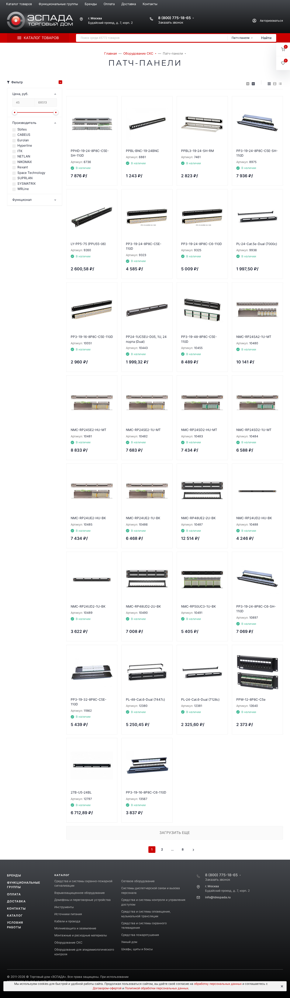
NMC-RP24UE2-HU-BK (88, 518)
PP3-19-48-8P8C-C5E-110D (199, 339)
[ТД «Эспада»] (40, 21)
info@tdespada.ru (218, 897)
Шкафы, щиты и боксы (137, 949)
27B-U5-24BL (81, 792)
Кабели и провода (67, 921)
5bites (22, 129)
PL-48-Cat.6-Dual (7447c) (145, 699)
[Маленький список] (248, 84)
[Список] (274, 84)
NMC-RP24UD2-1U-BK (88, 606)
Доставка (16, 901)
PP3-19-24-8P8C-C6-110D (201, 244)
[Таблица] (280, 84)
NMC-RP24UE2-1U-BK (143, 518)
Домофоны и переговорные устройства (82, 900)
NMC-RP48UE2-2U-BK (198, 518)
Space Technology (31, 173)
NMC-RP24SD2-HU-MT (199, 430)
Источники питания (68, 914)
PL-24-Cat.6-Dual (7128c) (200, 699)
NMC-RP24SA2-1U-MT (253, 337)
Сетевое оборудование (138, 881)
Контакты (16, 908)
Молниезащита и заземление (75, 928)
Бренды (14, 875)
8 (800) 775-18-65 (174, 18)
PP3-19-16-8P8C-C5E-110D (92, 337)
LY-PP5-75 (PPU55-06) (88, 244)
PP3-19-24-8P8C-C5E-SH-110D (257, 153)
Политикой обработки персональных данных (156, 988)
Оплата (14, 894)
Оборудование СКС (68, 942)
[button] (283, 49)
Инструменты (64, 907)
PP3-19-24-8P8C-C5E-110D (143, 246)
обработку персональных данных (218, 983)
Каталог (15, 915)
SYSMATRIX (26, 183)
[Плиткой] (269, 84)
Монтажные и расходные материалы (80, 935)
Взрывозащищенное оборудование (79, 893)
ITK (20, 151)
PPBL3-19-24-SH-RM (197, 151)
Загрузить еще (174, 833)
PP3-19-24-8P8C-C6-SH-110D (256, 608)
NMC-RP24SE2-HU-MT (88, 430)
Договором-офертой (107, 988)
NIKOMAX (24, 162)
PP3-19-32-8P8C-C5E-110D (88, 701)
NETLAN (23, 156)
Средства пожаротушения (140, 935)
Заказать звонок (170, 22)
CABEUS (23, 135)
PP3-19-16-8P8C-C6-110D (146, 792)
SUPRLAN (24, 178)
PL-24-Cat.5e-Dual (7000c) (256, 244)
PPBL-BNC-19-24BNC (142, 151)
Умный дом (129, 942)
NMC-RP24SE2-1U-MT (143, 430)
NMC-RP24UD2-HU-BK (254, 518)
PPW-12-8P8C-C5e (251, 699)
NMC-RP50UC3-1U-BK (198, 606)
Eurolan (23, 140)
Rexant (22, 167)
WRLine (23, 189)
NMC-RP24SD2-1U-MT (254, 430)
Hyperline (24, 145)
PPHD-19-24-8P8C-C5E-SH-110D (90, 153)
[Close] (281, 986)
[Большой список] (253, 84)
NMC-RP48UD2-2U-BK (143, 606)
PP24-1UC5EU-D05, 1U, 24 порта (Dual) (146, 339)
